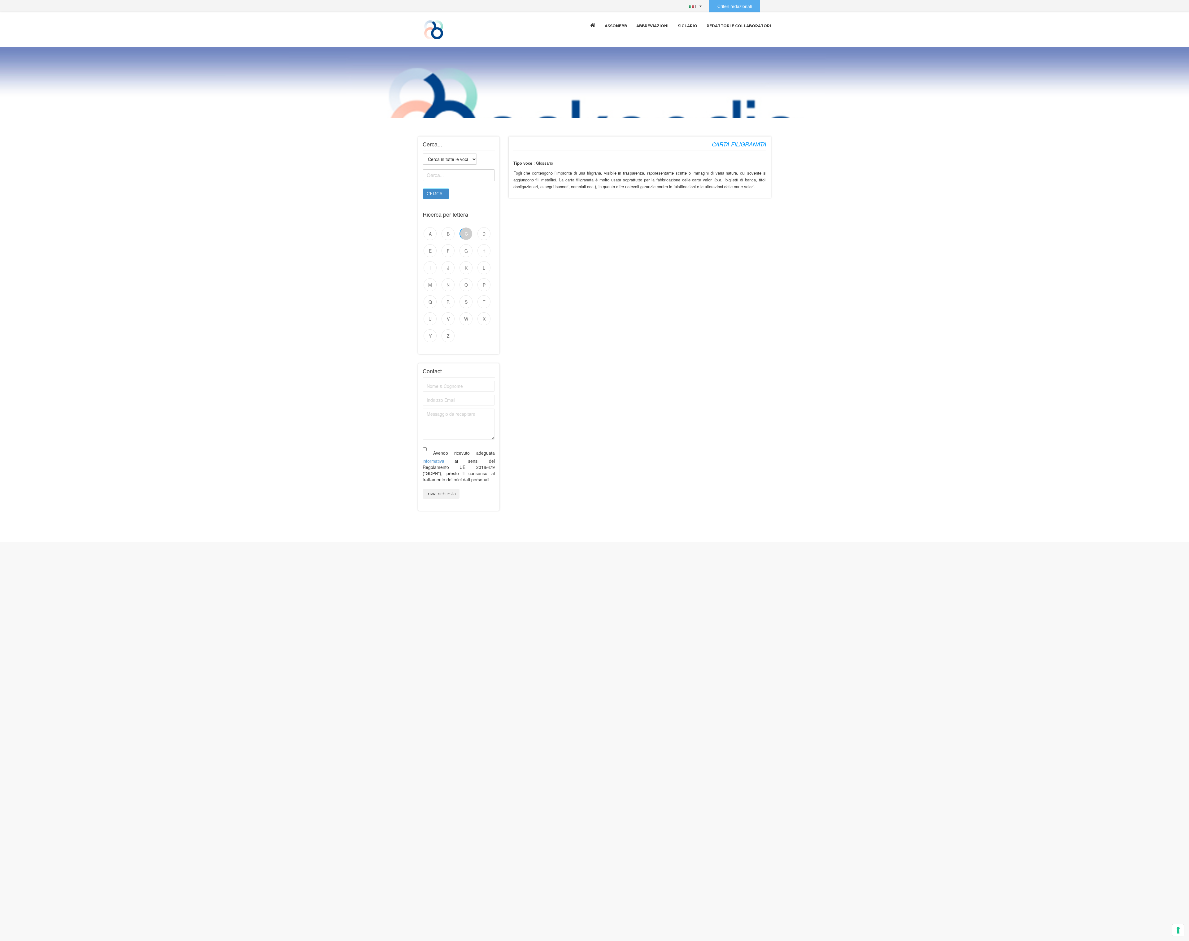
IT (696, 6)
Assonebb (616, 26)
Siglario (687, 26)
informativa (433, 461)
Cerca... (436, 194)
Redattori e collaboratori (739, 26)
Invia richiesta (441, 494)
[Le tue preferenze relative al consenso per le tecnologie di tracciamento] (1178, 930)
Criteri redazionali (734, 6)
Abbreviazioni (652, 26)
